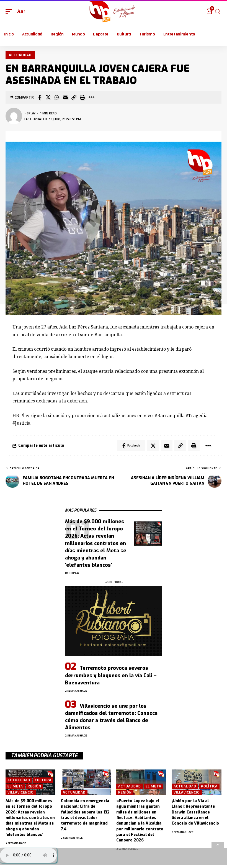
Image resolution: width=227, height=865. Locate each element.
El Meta (15, 786)
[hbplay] (113, 11)
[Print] (82, 97)
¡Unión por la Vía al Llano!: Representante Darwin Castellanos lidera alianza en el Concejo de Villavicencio (195, 812)
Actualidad (20, 55)
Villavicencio (20, 792)
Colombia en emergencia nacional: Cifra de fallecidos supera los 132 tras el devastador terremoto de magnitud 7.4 (85, 814)
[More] (91, 97)
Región (34, 786)
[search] (217, 11)
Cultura (43, 780)
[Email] (65, 97)
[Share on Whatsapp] (57, 97)
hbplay (29, 113)
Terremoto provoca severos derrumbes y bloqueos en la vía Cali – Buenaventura (111, 675)
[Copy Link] (74, 97)
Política (209, 786)
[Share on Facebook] (39, 97)
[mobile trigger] (10, 11)
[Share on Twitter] (48, 97)
